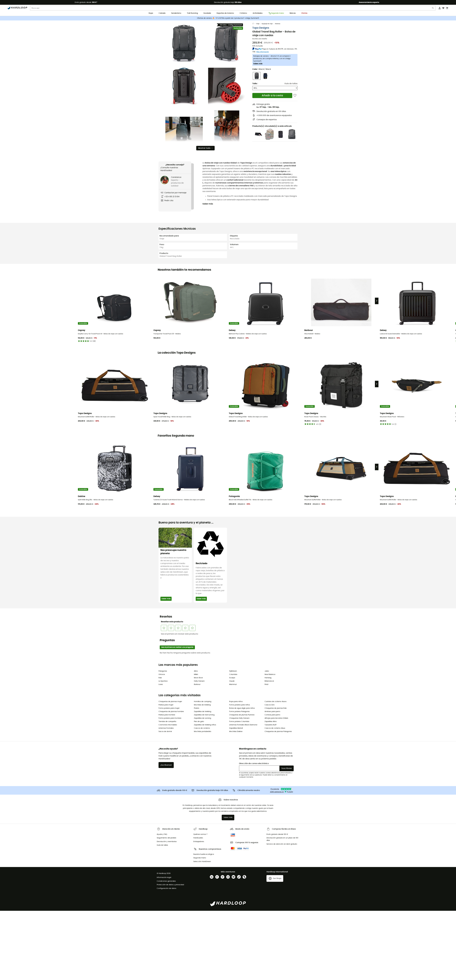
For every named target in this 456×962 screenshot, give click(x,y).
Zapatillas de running (202, 718)
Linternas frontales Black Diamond (243, 725)
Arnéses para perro (272, 711)
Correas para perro (272, 715)
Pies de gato (199, 721)
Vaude (232, 681)
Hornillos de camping (202, 701)
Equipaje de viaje (267, 23)
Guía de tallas (290, 84)
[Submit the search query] (433, 8)
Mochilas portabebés (202, 731)
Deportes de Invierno (225, 13)
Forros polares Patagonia (239, 711)
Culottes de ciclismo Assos (275, 701)
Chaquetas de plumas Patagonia (278, 731)
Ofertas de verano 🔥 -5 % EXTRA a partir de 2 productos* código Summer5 (228, 18)
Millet (196, 674)
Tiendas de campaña (167, 721)
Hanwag (268, 678)
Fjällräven (233, 671)
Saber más (257, 63)
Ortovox (162, 674)
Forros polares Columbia (239, 721)
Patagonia (163, 671)
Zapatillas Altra (270, 721)
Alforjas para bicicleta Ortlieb (276, 718)
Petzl (266, 684)
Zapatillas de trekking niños (205, 725)
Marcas (293, 13)
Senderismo (176, 13)
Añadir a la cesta (272, 95)
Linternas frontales (166, 728)
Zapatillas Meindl (236, 728)
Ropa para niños (236, 701)
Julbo (267, 671)
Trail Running (192, 13)
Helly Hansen (199, 681)
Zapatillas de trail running (204, 715)
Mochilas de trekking (202, 705)
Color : (261, 69)
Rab (160, 678)
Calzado (162, 13)
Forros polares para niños (239, 705)
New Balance (270, 674)
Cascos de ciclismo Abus (275, 728)
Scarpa (232, 678)
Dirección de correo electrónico (254, 763)
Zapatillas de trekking (202, 711)
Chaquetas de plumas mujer (170, 701)
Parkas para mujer (166, 705)
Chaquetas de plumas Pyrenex (241, 715)
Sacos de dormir (165, 731)
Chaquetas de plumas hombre (171, 711)
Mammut (233, 684)
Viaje (257, 23)
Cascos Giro (270, 705)
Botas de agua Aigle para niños (242, 708)
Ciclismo (243, 13)
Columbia (233, 674)
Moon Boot (198, 678)
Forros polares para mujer (169, 708)
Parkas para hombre (167, 715)
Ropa (151, 13)
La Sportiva (163, 681)
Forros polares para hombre (170, 718)
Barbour (197, 684)
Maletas (277, 23)
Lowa (161, 684)
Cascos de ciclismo (202, 728)
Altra (196, 671)
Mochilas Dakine (235, 731)
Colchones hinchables (168, 725)
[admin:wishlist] (294, 95)
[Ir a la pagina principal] (254, 24)
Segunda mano (277, 13)
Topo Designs (260, 28)
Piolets (196, 708)
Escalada (207, 13)
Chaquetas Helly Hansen (239, 718)
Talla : (255, 84)
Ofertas (304, 13)
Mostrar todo (204, 148)
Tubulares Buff (270, 725)
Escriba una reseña (259, 39)
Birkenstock (269, 681)
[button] (184, 43)
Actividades (257, 13)
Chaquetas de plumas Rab (276, 708)
